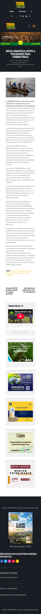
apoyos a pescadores (17, 271)
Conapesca (27, 271)
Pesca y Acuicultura (19, 62)
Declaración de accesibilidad (13, 595)
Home (12, 60)
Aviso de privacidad (8, 589)
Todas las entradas (22, 60)
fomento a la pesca (12, 273)
